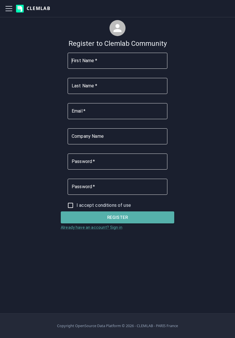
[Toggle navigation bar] (9, 8)
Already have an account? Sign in (91, 227)
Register (117, 217)
